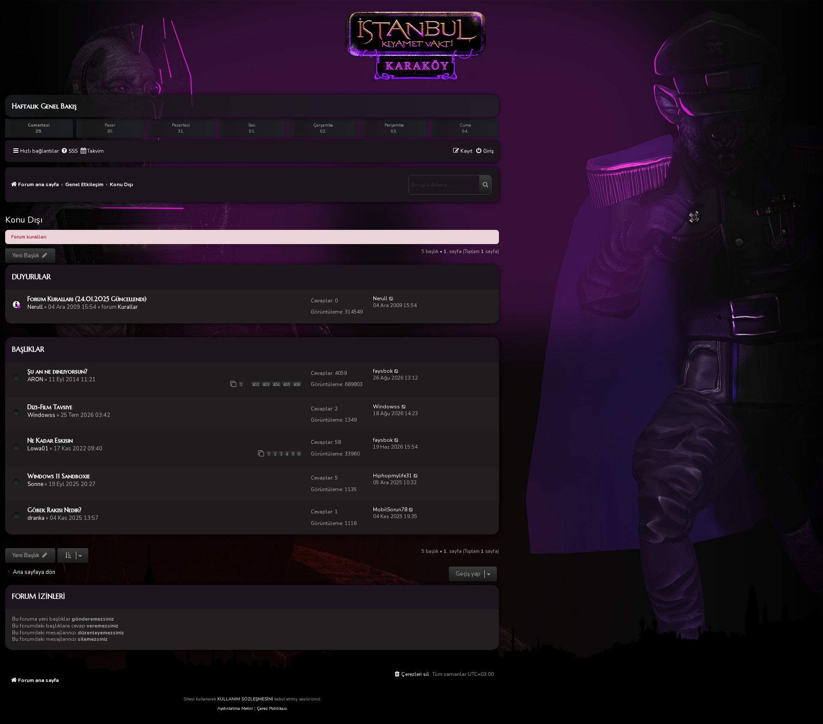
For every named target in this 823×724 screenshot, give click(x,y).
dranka (36, 518)
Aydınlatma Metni (235, 709)
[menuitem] (69, 151)
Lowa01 (37, 448)
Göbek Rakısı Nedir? (54, 510)
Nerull (35, 307)
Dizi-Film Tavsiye (49, 407)
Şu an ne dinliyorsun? (57, 371)
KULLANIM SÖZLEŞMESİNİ (245, 699)
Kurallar (128, 307)
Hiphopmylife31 (392, 475)
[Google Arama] (485, 184)
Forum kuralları (28, 237)
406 (297, 384)
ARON (35, 379)
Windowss (41, 415)
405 (286, 384)
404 (276, 384)
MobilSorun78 (390, 509)
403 (266, 384)
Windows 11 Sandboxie (58, 476)
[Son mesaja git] (391, 298)
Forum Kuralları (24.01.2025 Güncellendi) (87, 299)
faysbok (383, 371)
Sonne (35, 484)
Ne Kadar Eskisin (50, 440)
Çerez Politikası (272, 709)
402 (255, 384)
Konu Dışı (23, 220)
